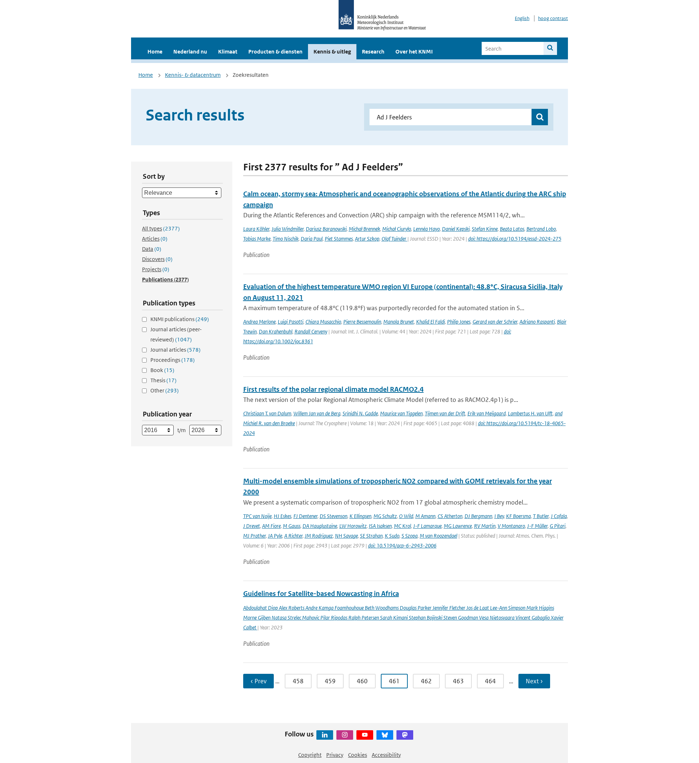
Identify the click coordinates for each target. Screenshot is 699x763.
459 (330, 681)
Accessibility (386, 754)
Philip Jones (458, 321)
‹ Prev (258, 681)
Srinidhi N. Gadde (360, 413)
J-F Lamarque (427, 525)
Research (373, 51)
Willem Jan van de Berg (316, 413)
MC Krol (402, 525)
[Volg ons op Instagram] (345, 735)
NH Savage (346, 535)
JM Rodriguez (319, 535)
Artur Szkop (367, 238)
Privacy (334, 754)
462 (426, 681)
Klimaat (227, 51)
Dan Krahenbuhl (275, 331)
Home (154, 51)
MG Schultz (385, 516)
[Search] (550, 48)
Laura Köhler (256, 228)
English (522, 18)
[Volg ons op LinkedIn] (325, 735)
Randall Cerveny (311, 331)
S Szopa (410, 535)
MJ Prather (254, 535)
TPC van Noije (257, 516)
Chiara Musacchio (323, 321)
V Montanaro (511, 525)
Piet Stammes (339, 238)
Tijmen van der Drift (445, 413)
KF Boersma (518, 516)
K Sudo (392, 535)
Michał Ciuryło (396, 228)
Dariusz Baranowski (326, 228)
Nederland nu (190, 51)
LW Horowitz (353, 525)
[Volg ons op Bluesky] (385, 735)
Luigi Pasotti (290, 321)
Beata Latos (512, 228)
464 (490, 681)
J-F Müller (537, 525)
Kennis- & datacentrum (193, 74)
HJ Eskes (282, 516)
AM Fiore (271, 525)
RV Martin (484, 525)
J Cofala (559, 516)
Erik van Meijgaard (486, 413)
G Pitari (557, 525)
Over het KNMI (414, 51)
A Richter (293, 535)
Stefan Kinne (485, 228)
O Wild (406, 516)
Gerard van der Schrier (495, 321)
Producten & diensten (275, 51)
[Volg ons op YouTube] (365, 735)
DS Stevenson (333, 516)
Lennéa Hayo (426, 228)
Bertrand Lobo (541, 228)
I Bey (499, 516)
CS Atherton (450, 516)
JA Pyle (275, 535)
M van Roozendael (438, 535)
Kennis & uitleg (332, 51)
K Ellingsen (360, 516)
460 (362, 681)
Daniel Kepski (456, 228)
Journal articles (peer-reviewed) (176, 334)
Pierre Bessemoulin (362, 321)
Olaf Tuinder (394, 238)
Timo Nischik (286, 238)
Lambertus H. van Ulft (530, 413)
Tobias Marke (256, 238)
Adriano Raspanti (537, 321)
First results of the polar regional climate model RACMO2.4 (333, 389)
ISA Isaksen (380, 525)
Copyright (309, 754)
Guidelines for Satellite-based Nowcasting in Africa (321, 593)
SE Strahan (371, 535)
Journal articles (175, 349)
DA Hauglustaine (320, 525)
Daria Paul (312, 238)
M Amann (425, 516)
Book (162, 370)
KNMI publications (179, 319)
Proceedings (172, 359)
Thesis (163, 380)
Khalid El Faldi (430, 321)
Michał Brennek (364, 228)
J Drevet (251, 525)
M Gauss (291, 525)
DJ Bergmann (478, 516)
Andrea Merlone (259, 321)
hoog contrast (553, 18)
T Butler (541, 516)
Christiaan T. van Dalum (267, 413)
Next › (534, 681)
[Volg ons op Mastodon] (405, 735)
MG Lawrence (458, 525)
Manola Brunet (398, 321)
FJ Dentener (305, 516)
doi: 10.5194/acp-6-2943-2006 (402, 545)
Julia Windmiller (288, 228)
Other (164, 390)
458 (298, 681)
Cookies (357, 754)
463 (458, 681)
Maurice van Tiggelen (401, 413)
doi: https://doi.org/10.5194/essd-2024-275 (514, 238)
